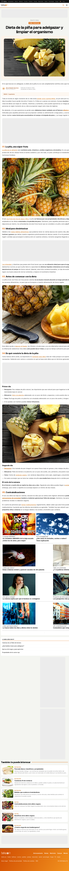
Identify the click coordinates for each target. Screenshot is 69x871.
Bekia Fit (32, 20)
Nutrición (17, 767)
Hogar (56, 1)
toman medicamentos (28, 505)
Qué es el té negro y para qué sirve (12, 649)
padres (24, 857)
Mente (66, 853)
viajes (58, 857)
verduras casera (21, 475)
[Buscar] (63, 5)
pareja (29, 857)
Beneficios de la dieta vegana (24, 815)
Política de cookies (28, 861)
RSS (37, 861)
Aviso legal (4, 861)
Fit (60, 1)
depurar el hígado (21, 346)
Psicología (51, 1)
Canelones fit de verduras (23, 780)
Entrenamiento (38, 853)
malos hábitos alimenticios (20, 232)
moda (9, 857)
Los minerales (7, 264)
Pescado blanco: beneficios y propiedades (29, 769)
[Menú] (66, 5)
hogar (52, 857)
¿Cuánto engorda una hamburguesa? (27, 827)
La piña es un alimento (9, 150)
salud (40, 857)
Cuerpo (59, 853)
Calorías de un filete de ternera (11, 642)
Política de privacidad (15, 861)
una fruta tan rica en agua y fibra (17, 219)
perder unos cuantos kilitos (46, 98)
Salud (46, 1)
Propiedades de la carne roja (11, 652)
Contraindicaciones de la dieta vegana (27, 804)
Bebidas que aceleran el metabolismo (27, 792)
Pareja (35, 1)
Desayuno (7, 468)
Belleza (21, 1)
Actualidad (10, 1)
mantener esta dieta (39, 356)
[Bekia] (4, 1)
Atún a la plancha (18, 395)
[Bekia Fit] (4, 5)
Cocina (26, 1)
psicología (46, 857)
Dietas (37, 20)
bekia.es (3, 857)
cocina (19, 857)
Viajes (64, 1)
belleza (14, 857)
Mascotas (40, 1)
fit (55, 857)
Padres (30, 1)
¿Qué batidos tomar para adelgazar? (13, 646)
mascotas (35, 857)
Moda (16, 1)
